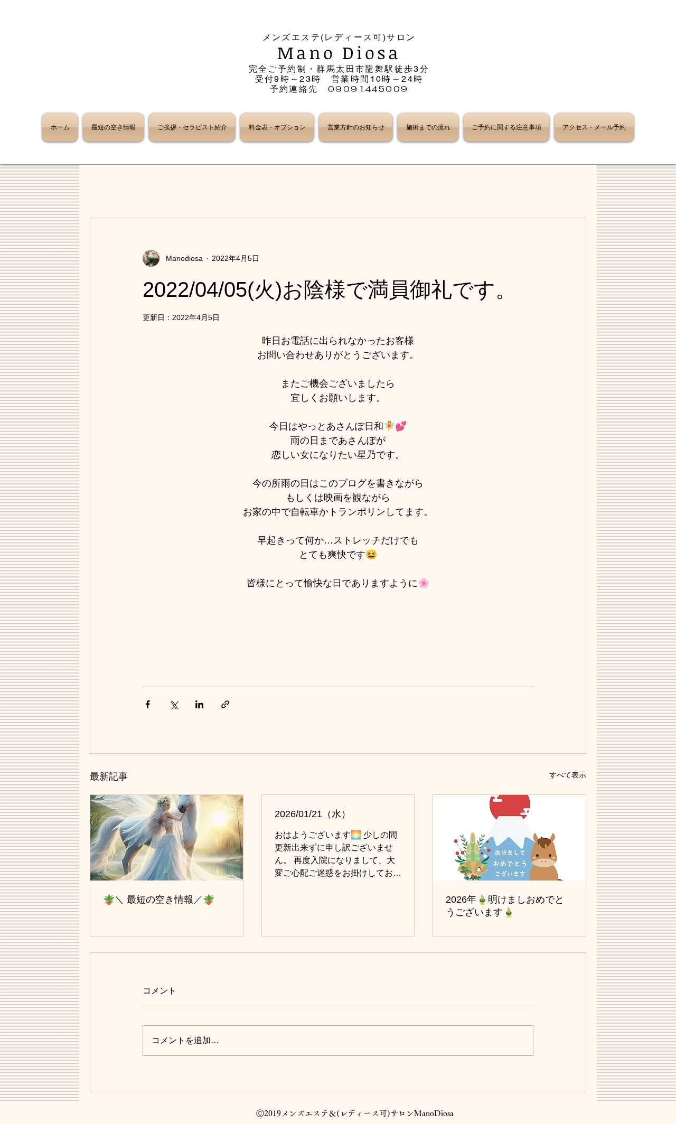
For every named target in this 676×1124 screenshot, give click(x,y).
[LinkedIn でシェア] (199, 704)
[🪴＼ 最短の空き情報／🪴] (166, 838)
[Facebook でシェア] (148, 704)
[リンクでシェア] (225, 704)
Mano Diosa (339, 52)
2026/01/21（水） (313, 814)
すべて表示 (567, 775)
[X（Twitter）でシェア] (173, 704)
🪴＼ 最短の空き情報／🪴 (158, 899)
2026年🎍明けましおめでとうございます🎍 (505, 905)
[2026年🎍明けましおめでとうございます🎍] (509, 838)
